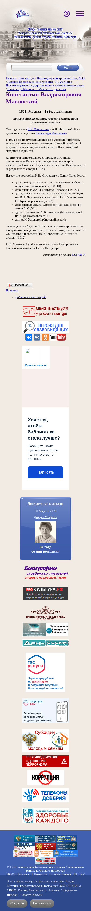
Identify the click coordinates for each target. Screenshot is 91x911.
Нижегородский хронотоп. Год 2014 (61, 78)
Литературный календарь (45, 503)
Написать (45, 472)
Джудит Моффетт (45, 517)
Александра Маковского (51, 133)
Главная (11, 78)
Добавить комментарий (30, 297)
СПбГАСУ (78, 254)
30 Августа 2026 (45, 511)
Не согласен (42, 903)
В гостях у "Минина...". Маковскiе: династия (36, 89)
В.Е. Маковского (38, 129)
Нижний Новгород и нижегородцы (30, 81)
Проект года (26, 78)
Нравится (12, 290)
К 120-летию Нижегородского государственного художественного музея (45, 83)
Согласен (17, 903)
